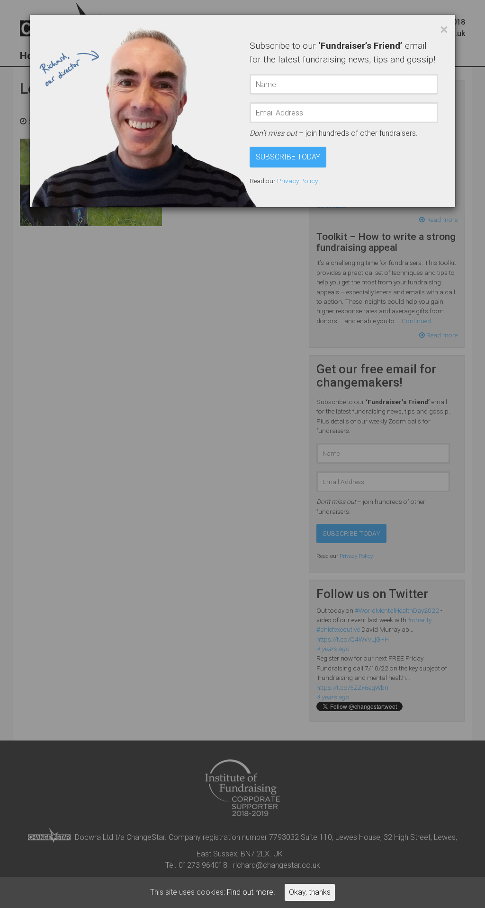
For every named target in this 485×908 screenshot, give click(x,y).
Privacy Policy (297, 181)
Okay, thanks (310, 892)
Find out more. (251, 892)
